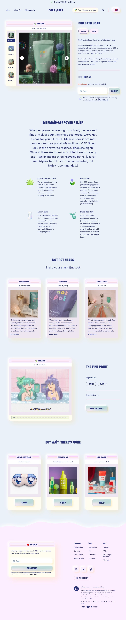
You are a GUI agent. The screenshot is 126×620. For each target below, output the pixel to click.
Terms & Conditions (98, 587)
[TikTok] (91, 569)
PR (89, 551)
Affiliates (91, 555)
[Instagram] (77, 569)
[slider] (42, 417)
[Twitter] (85, 569)
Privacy (35, 574)
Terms (31, 574)
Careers (77, 551)
